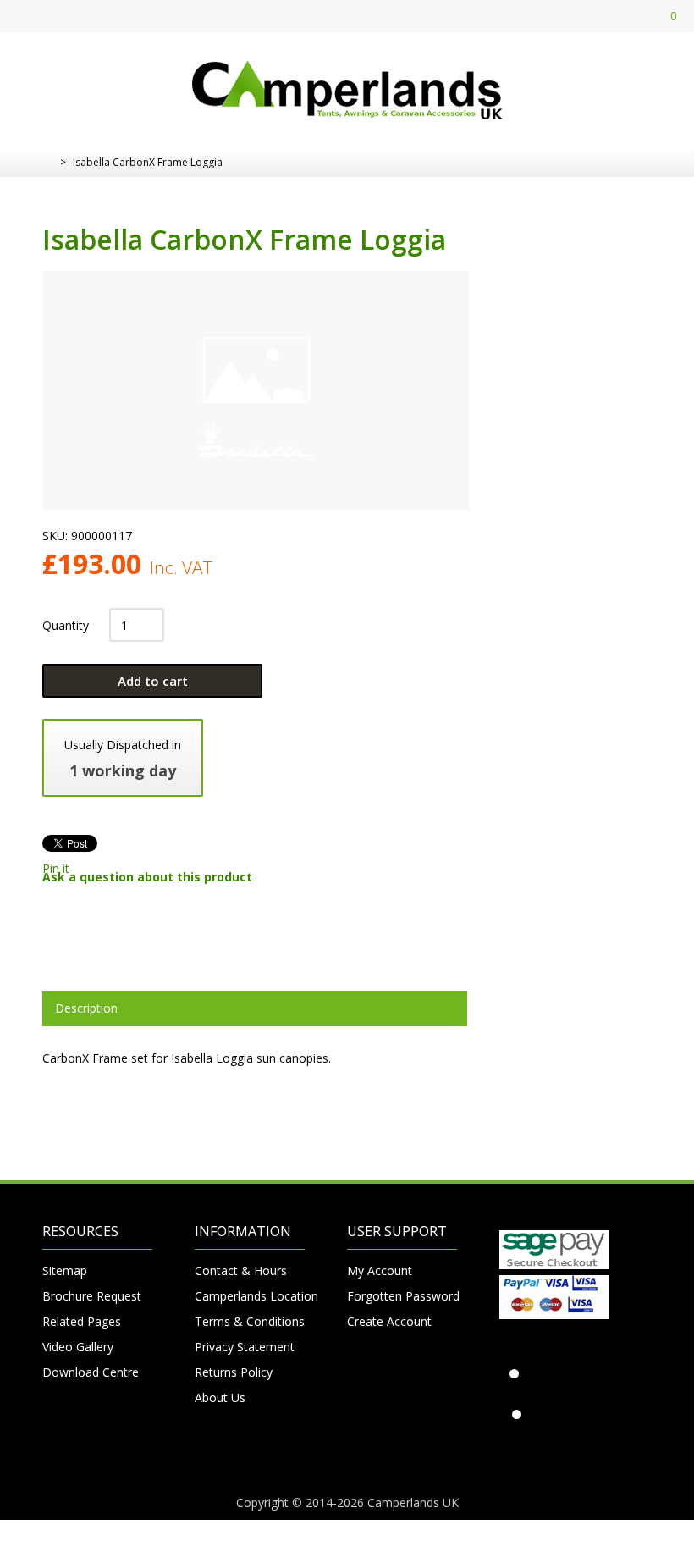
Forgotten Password (402, 1296)
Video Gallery (77, 1347)
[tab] (254, 1008)
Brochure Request (91, 1296)
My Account (379, 1270)
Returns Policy (234, 1372)
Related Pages (81, 1321)
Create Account (389, 1321)
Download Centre (90, 1372)
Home (48, 162)
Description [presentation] (86, 1008)
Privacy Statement (245, 1347)
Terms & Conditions (250, 1321)
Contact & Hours (241, 1270)
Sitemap (64, 1270)
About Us (220, 1397)
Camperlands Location (250, 1296)
